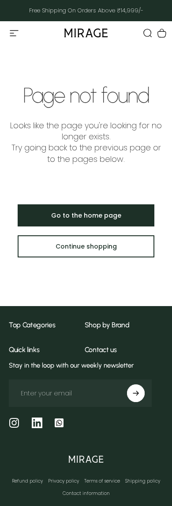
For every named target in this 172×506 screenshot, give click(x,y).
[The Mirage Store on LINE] (59, 422)
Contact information (86, 493)
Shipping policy (142, 481)
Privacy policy (63, 481)
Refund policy (27, 481)
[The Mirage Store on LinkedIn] (37, 423)
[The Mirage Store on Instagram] (14, 423)
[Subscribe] (136, 393)
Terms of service (102, 481)
